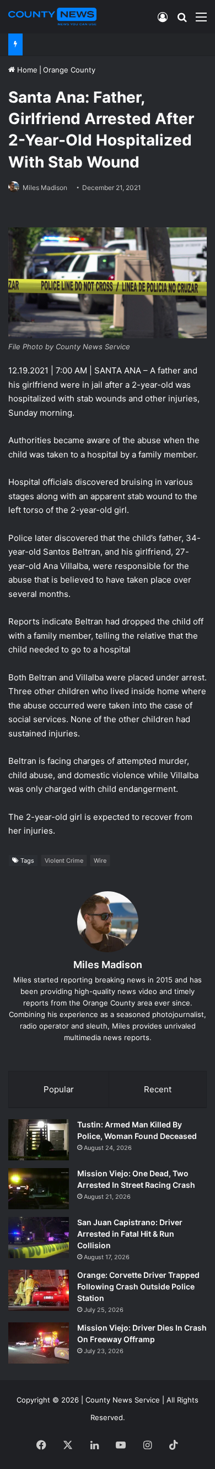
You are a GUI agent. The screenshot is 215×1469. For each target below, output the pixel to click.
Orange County (69, 69)
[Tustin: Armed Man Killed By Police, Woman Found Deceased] (38, 1139)
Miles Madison (45, 187)
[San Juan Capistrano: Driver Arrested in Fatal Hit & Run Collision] (38, 1237)
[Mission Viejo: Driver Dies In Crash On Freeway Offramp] (38, 1343)
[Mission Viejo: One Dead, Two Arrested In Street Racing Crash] (38, 1188)
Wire (100, 860)
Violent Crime (64, 860)
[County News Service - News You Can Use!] (52, 16)
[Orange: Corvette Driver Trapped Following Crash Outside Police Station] (38, 1290)
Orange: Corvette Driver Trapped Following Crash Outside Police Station (138, 1286)
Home (26, 69)
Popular (59, 1089)
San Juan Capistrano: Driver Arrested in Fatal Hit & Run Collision (129, 1233)
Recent (157, 1089)
